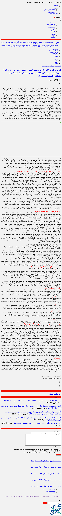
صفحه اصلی (56, 5)
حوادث (53, 35)
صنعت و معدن (55, 8)
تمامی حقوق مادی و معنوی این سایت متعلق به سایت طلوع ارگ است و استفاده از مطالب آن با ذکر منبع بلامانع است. (32, 496)
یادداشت (53, 37)
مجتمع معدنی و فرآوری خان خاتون (49, 10)
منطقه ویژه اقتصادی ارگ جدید (49, 9)
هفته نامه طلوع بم (55, 14)
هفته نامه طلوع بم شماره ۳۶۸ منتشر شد (46, 480)
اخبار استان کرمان (50, 24)
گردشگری (52, 31)
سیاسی (53, 493)
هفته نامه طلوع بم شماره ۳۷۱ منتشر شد (46, 461)
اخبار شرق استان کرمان (49, 489)
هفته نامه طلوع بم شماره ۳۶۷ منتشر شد (46, 486)
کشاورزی (53, 30)
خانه (60, 66)
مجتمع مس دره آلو (51, 12)
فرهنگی (53, 28)
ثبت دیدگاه (58, 454)
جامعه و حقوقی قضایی (54, 13)
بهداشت (53, 34)
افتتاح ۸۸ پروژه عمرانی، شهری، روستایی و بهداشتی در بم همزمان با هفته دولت (39, 42)
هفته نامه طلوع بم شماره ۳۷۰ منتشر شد (46, 467)
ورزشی (53, 32)
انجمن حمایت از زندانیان (55, 394)
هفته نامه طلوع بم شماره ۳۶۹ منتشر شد (46, 473)
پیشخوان (48, 66)
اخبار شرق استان (55, 6)
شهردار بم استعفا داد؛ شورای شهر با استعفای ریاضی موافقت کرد (17, 46)
